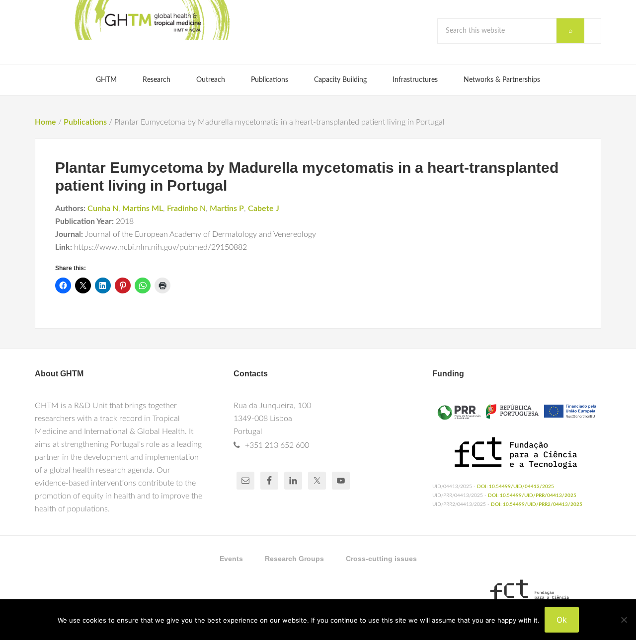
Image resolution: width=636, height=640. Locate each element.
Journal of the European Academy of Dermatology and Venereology (200, 234)
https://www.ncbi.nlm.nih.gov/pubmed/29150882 (160, 247)
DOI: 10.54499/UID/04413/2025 (515, 486)
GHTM (151, 20)
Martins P (227, 209)
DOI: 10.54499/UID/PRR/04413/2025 (532, 495)
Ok (561, 620)
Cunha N (102, 209)
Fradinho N (186, 209)
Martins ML (142, 209)
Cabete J (263, 209)
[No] (624, 620)
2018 (125, 221)
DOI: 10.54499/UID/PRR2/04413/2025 (536, 504)
